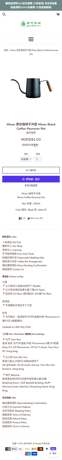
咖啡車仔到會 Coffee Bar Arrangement (22, 261)
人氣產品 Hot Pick (11, 242)
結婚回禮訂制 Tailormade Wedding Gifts (23, 257)
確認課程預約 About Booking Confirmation (24, 265)
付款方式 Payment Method (16, 407)
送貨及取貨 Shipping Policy (16, 410)
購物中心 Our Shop (12, 246)
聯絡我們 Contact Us (13, 269)
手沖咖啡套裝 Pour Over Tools (18, 253)
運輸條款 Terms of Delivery (16, 414)
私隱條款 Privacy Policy (14, 422)
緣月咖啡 (28, 443)
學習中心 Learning (11, 250)
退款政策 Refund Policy (14, 418)
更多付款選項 (31, 185)
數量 (38, 154)
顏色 (26, 154)
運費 (35, 145)
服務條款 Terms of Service (15, 426)
